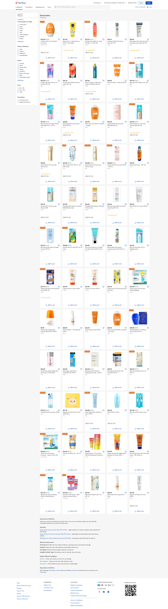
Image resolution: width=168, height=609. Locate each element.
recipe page (43, 572)
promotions (74, 570)
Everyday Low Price (55, 570)
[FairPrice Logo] (21, 3)
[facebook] (99, 593)
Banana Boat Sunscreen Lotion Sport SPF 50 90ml (53, 530)
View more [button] (20, 41)
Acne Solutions (44, 561)
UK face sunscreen (69, 521)
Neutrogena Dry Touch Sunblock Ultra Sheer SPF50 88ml (55, 538)
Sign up (141, 3)
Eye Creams (43, 563)
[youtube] (104, 593)
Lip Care (42, 559)
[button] (144, 7)
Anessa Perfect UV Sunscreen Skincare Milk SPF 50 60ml (55, 534)
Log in (149, 3)
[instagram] (108, 593)
